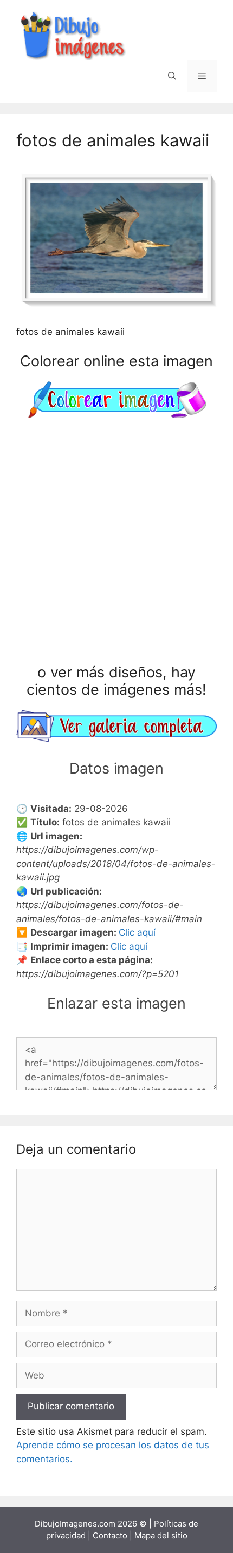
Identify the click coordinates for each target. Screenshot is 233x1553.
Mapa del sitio (160, 1535)
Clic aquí (137, 932)
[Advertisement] (116, 543)
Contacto (110, 1535)
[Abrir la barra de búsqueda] (172, 76)
